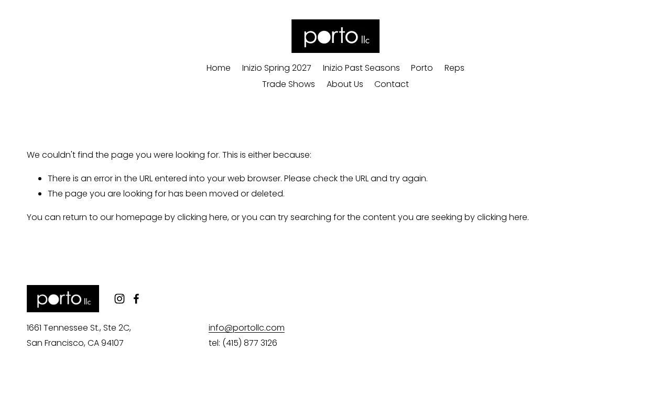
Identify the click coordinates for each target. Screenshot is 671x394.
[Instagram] (119, 298)
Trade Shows (288, 84)
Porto (422, 68)
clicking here (202, 217)
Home (219, 68)
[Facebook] (136, 298)
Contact (391, 84)
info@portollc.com (247, 328)
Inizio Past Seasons (361, 68)
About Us (345, 84)
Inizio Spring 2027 (276, 68)
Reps (454, 68)
